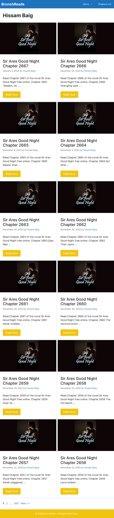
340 (16, 503)
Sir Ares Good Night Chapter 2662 (78, 222)
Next (25, 503)
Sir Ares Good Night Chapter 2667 (21, 63)
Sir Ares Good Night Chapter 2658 (78, 381)
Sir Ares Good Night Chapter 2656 (78, 460)
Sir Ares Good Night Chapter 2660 (78, 301)
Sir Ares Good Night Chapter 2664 (78, 143)
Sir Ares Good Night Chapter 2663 (21, 222)
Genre (86, 4)
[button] (92, 4)
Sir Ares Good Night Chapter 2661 (21, 301)
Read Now (12, 94)
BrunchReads (12, 4)
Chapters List (104, 4)
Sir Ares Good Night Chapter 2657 (21, 460)
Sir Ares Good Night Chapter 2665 (21, 143)
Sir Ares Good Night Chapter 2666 (78, 63)
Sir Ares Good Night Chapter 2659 (21, 381)
